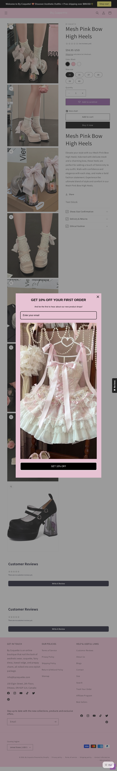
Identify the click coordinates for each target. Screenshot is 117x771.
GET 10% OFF (58, 466)
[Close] (97, 296)
